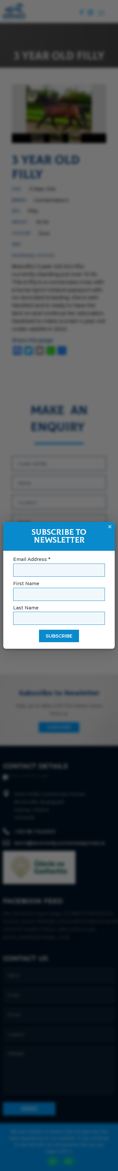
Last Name (26, 608)
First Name (26, 583)
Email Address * (31, 559)
